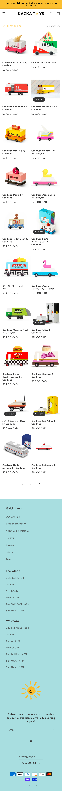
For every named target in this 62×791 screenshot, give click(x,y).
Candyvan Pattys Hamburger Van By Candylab (12, 377)
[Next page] (48, 484)
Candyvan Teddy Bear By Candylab (15, 240)
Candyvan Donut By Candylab (12, 196)
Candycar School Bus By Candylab (44, 108)
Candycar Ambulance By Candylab (44, 466)
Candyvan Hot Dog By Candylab (13, 152)
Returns (10, 538)
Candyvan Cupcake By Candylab (43, 375)
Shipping (10, 545)
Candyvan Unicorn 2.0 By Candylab (43, 152)
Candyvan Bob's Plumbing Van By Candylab (40, 241)
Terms (9, 559)
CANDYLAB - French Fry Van (15, 287)
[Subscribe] (52, 729)
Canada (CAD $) (29, 763)
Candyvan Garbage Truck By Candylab (15, 331)
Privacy (9, 552)
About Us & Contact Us (17, 530)
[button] (3, 13)
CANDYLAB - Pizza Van (43, 62)
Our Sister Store (14, 516)
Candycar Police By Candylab (41, 331)
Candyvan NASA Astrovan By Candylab (13, 466)
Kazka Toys (33, 785)
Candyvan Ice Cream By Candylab (14, 64)
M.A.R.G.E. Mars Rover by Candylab (14, 422)
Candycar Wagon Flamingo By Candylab (43, 287)
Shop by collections (16, 523)
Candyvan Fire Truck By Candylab (14, 108)
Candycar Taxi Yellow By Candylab (44, 422)
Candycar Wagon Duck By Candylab (43, 196)
